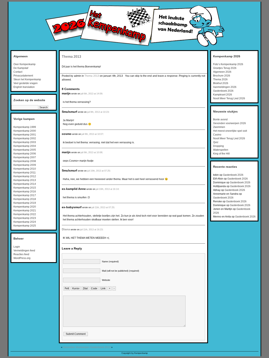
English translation (24, 87)
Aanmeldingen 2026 (224, 87)
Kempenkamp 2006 (24, 153)
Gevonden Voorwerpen (76, 347)
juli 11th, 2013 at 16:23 (91, 229)
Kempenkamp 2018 (24, 199)
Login (16, 246)
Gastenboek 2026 (223, 90)
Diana (66, 229)
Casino (217, 134)
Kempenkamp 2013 (24, 180)
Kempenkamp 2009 (24, 165)
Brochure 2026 (221, 75)
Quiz (215, 142)
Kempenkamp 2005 (24, 149)
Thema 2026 (220, 79)
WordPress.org (21, 258)
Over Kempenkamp (24, 64)
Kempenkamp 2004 (24, 146)
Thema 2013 (71, 56)
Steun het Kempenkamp (27, 79)
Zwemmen (219, 127)
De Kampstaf (20, 68)
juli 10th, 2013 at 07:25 (98, 170)
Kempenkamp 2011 (24, 172)
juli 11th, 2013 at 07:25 (103, 207)
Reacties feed (21, 254)
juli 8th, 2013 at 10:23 (98, 112)
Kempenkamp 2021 (24, 210)
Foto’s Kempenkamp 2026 (228, 64)
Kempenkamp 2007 (24, 157)
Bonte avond (220, 119)
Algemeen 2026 (222, 71)
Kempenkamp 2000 (24, 130)
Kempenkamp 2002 (24, 138)
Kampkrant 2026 (222, 94)
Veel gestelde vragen (25, 83)
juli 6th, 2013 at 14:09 (91, 93)
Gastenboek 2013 (100, 347)
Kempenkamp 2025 (24, 225)
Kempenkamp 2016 (24, 191)
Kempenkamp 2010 (24, 168)
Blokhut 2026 (220, 83)
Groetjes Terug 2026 (224, 68)
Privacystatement (23, 75)
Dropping (218, 146)
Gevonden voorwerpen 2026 (229, 123)
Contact (17, 71)
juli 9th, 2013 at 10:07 (92, 134)
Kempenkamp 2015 (24, 187)
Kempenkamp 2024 (24, 221)
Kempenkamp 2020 (24, 206)
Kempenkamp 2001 (24, 134)
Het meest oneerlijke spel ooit (230, 130)
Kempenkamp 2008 (24, 161)
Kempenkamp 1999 (24, 127)
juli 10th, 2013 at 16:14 (107, 189)
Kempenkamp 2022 (24, 214)
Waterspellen (220, 149)
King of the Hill (221, 153)
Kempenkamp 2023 (24, 218)
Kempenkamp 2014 (24, 183)
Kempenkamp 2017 (24, 195)
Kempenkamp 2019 (24, 202)
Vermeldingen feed (24, 250)
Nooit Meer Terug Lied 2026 (229, 98)
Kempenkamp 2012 (24, 176)
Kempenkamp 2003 (24, 142)
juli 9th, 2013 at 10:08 (91, 152)
